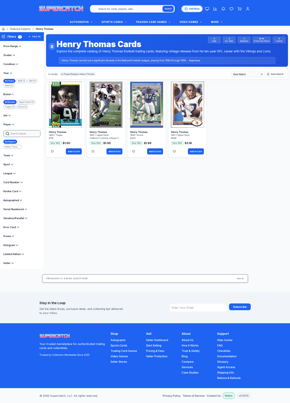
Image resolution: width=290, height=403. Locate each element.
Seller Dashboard (157, 340)
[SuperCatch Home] (61, 9)
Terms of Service (194, 395)
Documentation (227, 356)
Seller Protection (156, 356)
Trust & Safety (191, 351)
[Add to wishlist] (52, 151)
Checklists (223, 351)
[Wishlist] (231, 9)
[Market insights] (215, 9)
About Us (187, 340)
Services (187, 367)
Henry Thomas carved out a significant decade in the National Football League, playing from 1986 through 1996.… (131, 60)
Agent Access (226, 367)
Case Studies (190, 372)
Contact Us (214, 395)
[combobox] (132, 9)
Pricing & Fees (155, 351)
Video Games (119, 356)
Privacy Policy (172, 395)
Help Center (225, 340)
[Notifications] (223, 9)
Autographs (118, 340)
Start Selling (153, 345)
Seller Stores (119, 361)
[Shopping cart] (239, 9)
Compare (188, 361)
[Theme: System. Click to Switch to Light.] (207, 9)
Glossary (222, 361)
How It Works (190, 345)
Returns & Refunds (229, 378)
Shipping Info (225, 372)
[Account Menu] (247, 9)
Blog (185, 356)
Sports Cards (119, 345)
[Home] (3, 29)
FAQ (220, 345)
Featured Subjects (20, 28)
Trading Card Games (124, 351)
